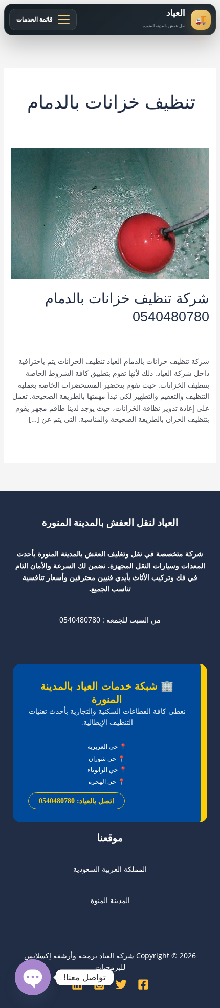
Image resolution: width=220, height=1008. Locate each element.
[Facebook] (143, 984)
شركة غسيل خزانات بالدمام (120, 344)
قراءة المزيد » (188, 441)
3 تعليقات (195, 333)
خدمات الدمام (84, 333)
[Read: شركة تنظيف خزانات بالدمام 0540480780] (110, 213)
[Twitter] (121, 984)
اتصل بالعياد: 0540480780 (76, 801)
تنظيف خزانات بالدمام (141, 333)
